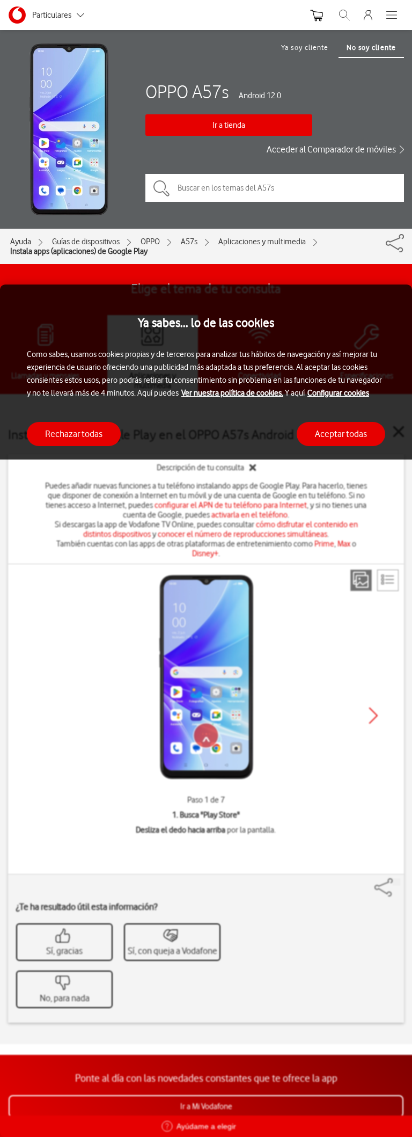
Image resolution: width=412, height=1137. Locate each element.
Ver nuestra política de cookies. (232, 393)
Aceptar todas (341, 433)
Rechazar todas (73, 433)
